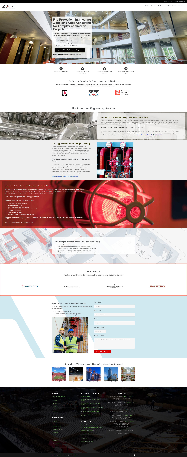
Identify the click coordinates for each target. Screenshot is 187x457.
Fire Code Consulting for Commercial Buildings (91, 427)
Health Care (55, 446)
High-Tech (55, 421)
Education (55, 424)
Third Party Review (85, 433)
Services (55, 400)
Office (54, 437)
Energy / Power (56, 443)
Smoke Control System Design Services (90, 411)
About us (55, 406)
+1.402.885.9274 (127, 410)
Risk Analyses (84, 436)
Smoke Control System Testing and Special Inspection (91, 415)
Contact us (55, 411)
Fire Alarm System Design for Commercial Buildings (90, 404)
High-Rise (55, 440)
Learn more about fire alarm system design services (19, 222)
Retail (54, 435)
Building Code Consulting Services (89, 424)
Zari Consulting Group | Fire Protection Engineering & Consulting (61, 397)
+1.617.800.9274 (127, 416)
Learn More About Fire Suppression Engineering (65, 176)
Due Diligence (84, 438)
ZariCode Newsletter (57, 409)
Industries (55, 403)
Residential (55, 432)
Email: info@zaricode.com (179, 1)
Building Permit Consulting (87, 441)
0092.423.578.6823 (126, 429)
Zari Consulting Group (56, 455)
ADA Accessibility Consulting (87, 430)
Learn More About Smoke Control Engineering (149, 134)
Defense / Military (57, 426)
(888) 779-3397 (170, 1)
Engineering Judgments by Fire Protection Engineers (90, 400)
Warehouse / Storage (58, 429)
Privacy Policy (75, 455)
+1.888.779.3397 (129, 421)
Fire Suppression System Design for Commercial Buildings (92, 408)
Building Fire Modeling (86, 396)
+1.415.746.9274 (128, 396)
